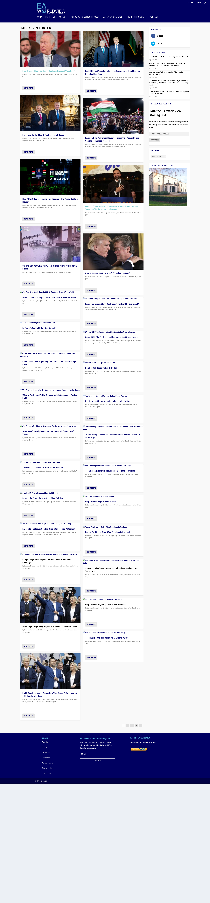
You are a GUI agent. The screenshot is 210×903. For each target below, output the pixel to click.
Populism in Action (47, 75)
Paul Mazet (27, 332)
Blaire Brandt (28, 205)
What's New (40, 208)
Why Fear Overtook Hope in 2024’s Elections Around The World (49, 297)
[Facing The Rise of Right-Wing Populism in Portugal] (113, 527)
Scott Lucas (28, 272)
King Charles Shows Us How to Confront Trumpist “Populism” (48, 71)
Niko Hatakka (91, 641)
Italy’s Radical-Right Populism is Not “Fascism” (105, 604)
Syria (39, 17)
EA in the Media (136, 17)
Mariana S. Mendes (93, 536)
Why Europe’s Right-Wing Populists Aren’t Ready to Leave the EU (49, 626)
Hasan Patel (28, 75)
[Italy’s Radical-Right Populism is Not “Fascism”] (113, 599)
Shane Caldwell (92, 474)
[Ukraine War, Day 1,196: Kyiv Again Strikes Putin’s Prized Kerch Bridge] (50, 244)
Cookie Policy (46, 773)
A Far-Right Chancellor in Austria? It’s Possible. (43, 467)
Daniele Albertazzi (30, 566)
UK (69, 75)
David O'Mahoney (29, 502)
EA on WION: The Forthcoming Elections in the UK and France (111, 337)
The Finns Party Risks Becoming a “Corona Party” (106, 638)
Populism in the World (60, 75)
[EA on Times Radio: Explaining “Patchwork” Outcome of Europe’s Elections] (50, 355)
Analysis (44, 138)
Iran (47, 17)
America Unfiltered (112, 17)
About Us (45, 742)
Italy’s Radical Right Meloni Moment (100, 501)
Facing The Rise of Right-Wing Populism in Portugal (107, 532)
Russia (61, 272)
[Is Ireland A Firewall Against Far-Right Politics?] (50, 493)
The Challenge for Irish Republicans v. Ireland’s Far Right (110, 471)
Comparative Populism (53, 566)
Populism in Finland (129, 641)
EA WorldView (44, 781)
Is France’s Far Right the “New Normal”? (39, 328)
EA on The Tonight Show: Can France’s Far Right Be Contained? (112, 304)
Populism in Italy (40, 535)
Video (110, 80)
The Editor (45, 747)
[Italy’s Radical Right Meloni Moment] (113, 496)
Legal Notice (46, 752)
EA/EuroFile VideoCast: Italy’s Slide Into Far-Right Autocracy (48, 529)
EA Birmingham (52, 138)
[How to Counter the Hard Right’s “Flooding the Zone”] (113, 251)
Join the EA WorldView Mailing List (165, 113)
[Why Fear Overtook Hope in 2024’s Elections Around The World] (50, 292)
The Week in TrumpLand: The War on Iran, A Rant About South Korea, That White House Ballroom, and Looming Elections (168, 83)
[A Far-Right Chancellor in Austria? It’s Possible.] (50, 462)
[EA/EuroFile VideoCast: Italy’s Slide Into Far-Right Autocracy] (50, 524)
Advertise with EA (47, 763)
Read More (28, 88)
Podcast (154, 17)
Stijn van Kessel (29, 630)
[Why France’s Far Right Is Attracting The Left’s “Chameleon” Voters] (50, 426)
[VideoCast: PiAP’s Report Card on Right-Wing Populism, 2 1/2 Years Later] (113, 562)
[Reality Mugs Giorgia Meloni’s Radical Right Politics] (113, 396)
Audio (43, 368)
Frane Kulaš (28, 471)
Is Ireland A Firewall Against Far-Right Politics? (43, 498)
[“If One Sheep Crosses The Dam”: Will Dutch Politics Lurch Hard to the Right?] (113, 428)
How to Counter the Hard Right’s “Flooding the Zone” (107, 273)
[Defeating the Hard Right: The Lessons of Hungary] (50, 113)
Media (74, 368)
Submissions (46, 758)
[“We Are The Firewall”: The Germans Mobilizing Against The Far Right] (50, 390)
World (62, 17)
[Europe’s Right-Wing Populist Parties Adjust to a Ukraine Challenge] (50, 554)
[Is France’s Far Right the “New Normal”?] (50, 323)
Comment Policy (47, 768)
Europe (60, 138)
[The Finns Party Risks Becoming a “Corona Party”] (113, 632)
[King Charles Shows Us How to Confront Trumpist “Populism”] (50, 49)
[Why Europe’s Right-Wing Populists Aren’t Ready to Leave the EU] (50, 605)
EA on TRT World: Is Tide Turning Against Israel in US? (168, 57)
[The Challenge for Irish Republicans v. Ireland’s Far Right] (113, 465)
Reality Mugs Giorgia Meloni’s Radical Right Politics (107, 401)
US (54, 17)
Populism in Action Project (85, 17)
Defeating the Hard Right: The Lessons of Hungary (44, 135)
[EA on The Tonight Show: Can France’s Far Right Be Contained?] (113, 298)
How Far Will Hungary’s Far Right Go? (101, 368)
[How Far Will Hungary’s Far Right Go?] (113, 362)
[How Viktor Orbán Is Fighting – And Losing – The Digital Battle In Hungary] (50, 177)
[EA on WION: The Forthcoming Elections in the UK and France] (113, 332)
